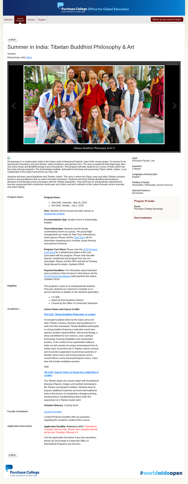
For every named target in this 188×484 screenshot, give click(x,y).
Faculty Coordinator (17, 411)
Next (174, 105)
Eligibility (12, 286)
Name (137, 206)
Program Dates (15, 197)
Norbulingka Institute (54, 214)
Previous (13, 105)
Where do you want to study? (167, 19)
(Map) (29, 57)
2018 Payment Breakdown (57, 276)
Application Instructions (19, 426)
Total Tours (79, 237)
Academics (13, 309)
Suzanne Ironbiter (53, 412)
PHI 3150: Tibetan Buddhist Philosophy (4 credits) (70, 314)
